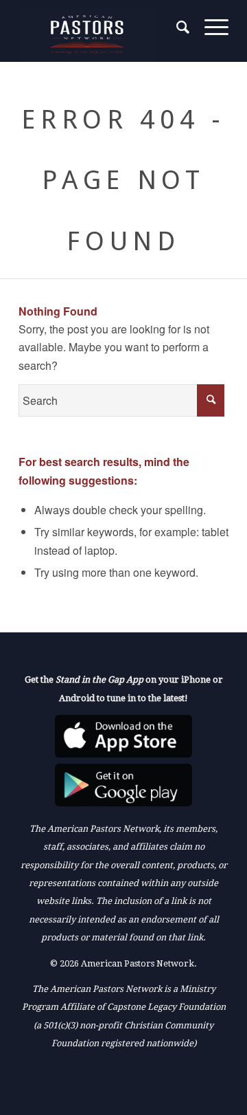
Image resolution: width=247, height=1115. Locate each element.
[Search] (177, 27)
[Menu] (209, 27)
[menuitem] (177, 27)
